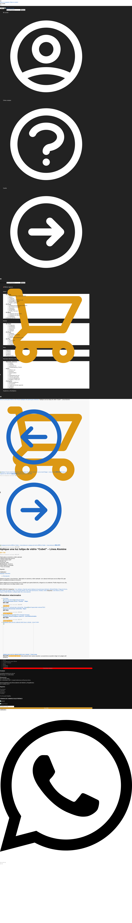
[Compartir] (3, 862)
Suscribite (46, 708)
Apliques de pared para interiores (30, 399)
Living (13, 590)
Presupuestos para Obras (10, 661)
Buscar (23, 9)
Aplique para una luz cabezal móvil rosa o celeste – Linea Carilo (20, 654)
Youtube (2, 693)
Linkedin (2, 690)
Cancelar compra (47, 668)
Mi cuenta (5, 12)
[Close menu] (0, 1)
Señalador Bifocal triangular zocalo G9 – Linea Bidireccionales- (20, 616)
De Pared (17, 399)
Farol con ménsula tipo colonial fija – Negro (14, 608)
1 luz (16, 589)
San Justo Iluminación (32, 590)
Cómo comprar (7, 100)
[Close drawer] (0, 5)
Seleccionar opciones (15, 656)
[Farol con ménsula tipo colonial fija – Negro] (35, 607)
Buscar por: (3, 9)
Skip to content (14, 2)
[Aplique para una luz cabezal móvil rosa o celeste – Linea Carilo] (35, 638)
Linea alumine (27, 592)
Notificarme (3, 572)
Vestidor (41, 590)
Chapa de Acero (62, 589)
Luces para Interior (9, 399)
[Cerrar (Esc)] (5, 862)
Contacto (5, 667)
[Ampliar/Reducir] (0, 862)
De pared (8, 590)
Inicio (1, 399)
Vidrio (45, 590)
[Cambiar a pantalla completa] (2, 862)
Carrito (5, 188)
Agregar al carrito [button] (7, 613)
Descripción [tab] (6, 576)
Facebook (2, 689)
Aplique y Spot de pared (24, 589)
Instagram (2, 692)
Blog (4, 664)
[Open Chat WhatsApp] (66, 860)
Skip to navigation (5, 2)
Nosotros (5, 665)
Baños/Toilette (54, 589)
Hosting (2, 696)
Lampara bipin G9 (17, 592)
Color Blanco (56, 590)
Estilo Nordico (8, 592)
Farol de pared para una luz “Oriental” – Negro (15, 601)
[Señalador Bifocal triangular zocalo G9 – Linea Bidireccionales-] (35, 615)
